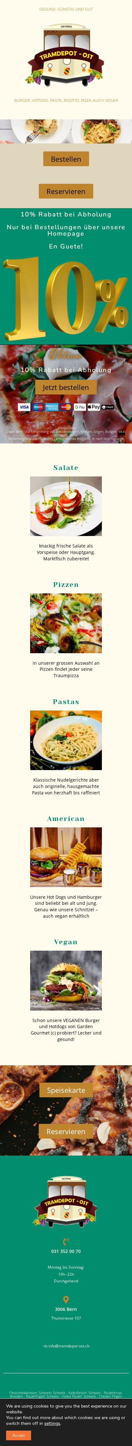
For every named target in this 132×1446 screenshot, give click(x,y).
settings (52, 1423)
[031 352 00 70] (66, 1242)
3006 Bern (66, 1309)
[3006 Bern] (66, 1300)
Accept (18, 1435)
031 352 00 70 (66, 1251)
